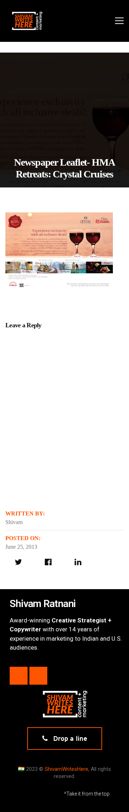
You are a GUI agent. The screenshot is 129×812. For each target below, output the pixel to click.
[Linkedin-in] (19, 676)
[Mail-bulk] (38, 676)
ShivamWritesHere (66, 769)
